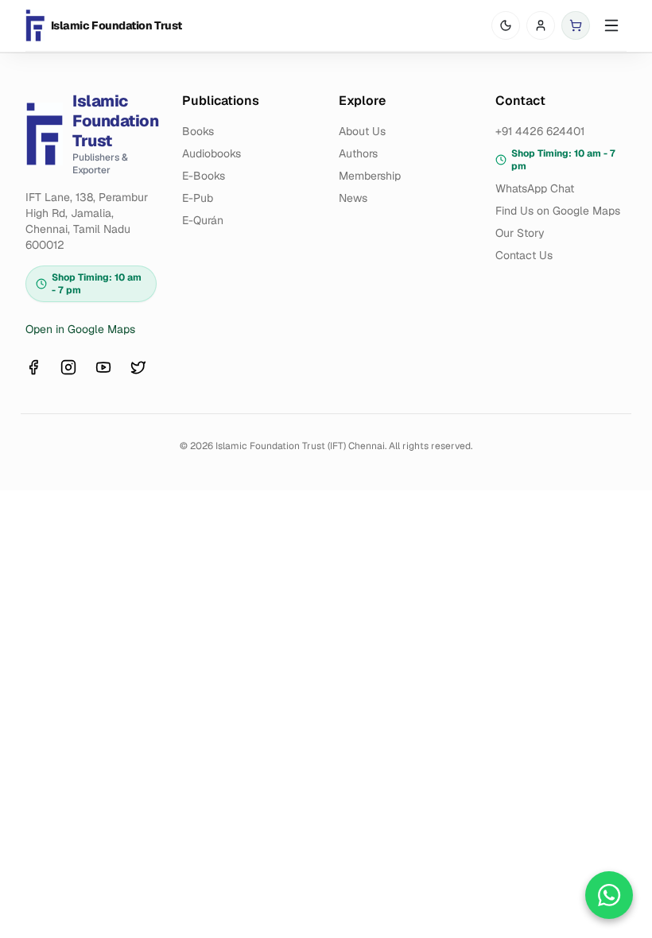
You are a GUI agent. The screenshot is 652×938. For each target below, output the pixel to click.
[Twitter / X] (138, 367)
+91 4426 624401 (539, 131)
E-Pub (197, 198)
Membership (370, 176)
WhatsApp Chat (534, 188)
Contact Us (524, 255)
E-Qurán (202, 220)
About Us (362, 131)
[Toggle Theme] (505, 25)
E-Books (203, 176)
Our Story (520, 233)
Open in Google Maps (80, 329)
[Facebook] (33, 367)
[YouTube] (103, 367)
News (353, 198)
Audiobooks (211, 153)
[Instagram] (68, 367)
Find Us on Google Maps (557, 210)
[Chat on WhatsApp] (609, 895)
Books (198, 131)
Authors (358, 153)
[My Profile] (540, 25)
